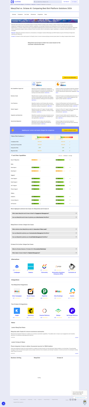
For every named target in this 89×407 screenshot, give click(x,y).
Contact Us (40, 399)
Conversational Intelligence (19, 4)
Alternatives (33, 14)
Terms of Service (23, 399)
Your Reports (66, 1)
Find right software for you (80, 397)
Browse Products (47, 399)
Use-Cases (26, 14)
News (45, 14)
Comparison (20, 14)
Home (12, 4)
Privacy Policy (16, 399)
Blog (35, 399)
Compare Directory (55, 399)
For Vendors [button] (74, 1)
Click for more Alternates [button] (70, 77)
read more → (47, 92)
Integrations (40, 14)
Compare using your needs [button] (70, 130)
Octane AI (38, 4)
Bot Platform (28, 4)
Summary (14, 14)
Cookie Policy (30, 399)
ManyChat (34, 4)
